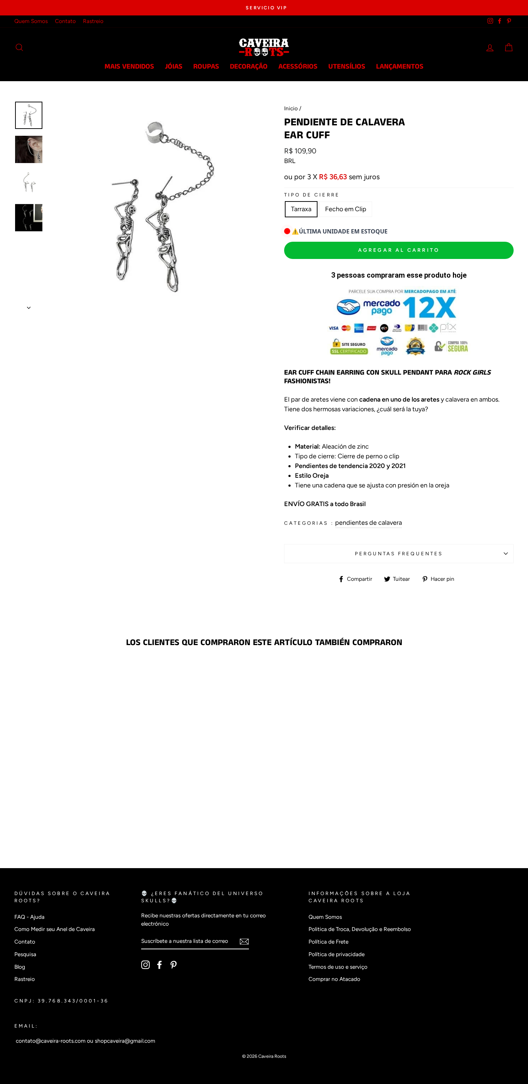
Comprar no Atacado (334, 979)
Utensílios (346, 66)
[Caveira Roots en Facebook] (159, 964)
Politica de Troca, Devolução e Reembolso (360, 929)
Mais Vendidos (129, 66)
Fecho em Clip (345, 209)
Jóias (173, 66)
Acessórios (298, 66)
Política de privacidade (337, 954)
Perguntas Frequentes (399, 553)
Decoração (249, 66)
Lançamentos (399, 66)
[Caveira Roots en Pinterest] (173, 964)
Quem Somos (31, 21)
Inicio (291, 108)
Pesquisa (25, 954)
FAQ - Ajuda (29, 916)
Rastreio (93, 21)
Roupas (206, 66)
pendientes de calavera (368, 523)
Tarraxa (301, 209)
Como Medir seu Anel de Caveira (54, 929)
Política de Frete (328, 941)
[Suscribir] (244, 941)
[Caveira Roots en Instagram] (145, 964)
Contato (65, 21)
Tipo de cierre (312, 195)
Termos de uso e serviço (338, 966)
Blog (19, 966)
